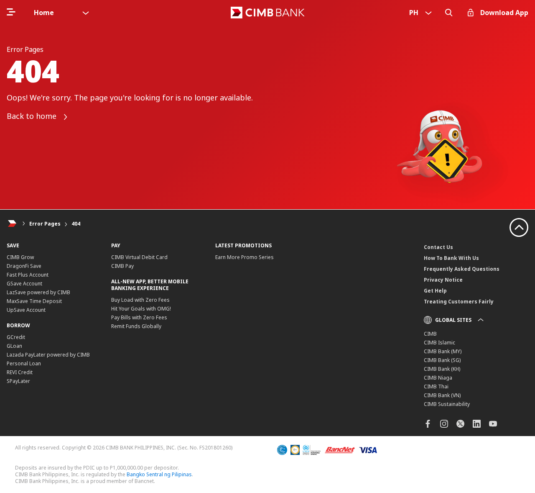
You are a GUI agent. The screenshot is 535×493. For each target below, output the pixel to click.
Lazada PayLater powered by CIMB (48, 354)
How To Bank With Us (451, 258)
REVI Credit (20, 372)
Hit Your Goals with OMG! (141, 308)
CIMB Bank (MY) (442, 351)
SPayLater (18, 381)
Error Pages (45, 223)
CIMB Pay (122, 266)
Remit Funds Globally (136, 326)
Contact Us (438, 247)
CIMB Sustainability (447, 404)
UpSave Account (26, 309)
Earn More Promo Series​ (244, 257)
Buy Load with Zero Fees (140, 299)
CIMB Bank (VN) (442, 395)
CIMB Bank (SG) (442, 360)
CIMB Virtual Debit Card (139, 257)
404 (75, 223)
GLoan (14, 345)
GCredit (16, 337)
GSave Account (24, 283)
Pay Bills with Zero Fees (139, 317)
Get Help (435, 290)
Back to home (33, 116)
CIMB (430, 333)
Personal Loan (24, 363)
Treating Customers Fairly (459, 301)
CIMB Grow (20, 257)
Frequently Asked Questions (461, 268)
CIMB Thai (436, 386)
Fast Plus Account (27, 274)
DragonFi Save (24, 266)
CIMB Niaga (438, 377)
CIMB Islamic (439, 342)
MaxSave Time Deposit (34, 301)
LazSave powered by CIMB (38, 292)
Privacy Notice (443, 279)
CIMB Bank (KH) (442, 368)
